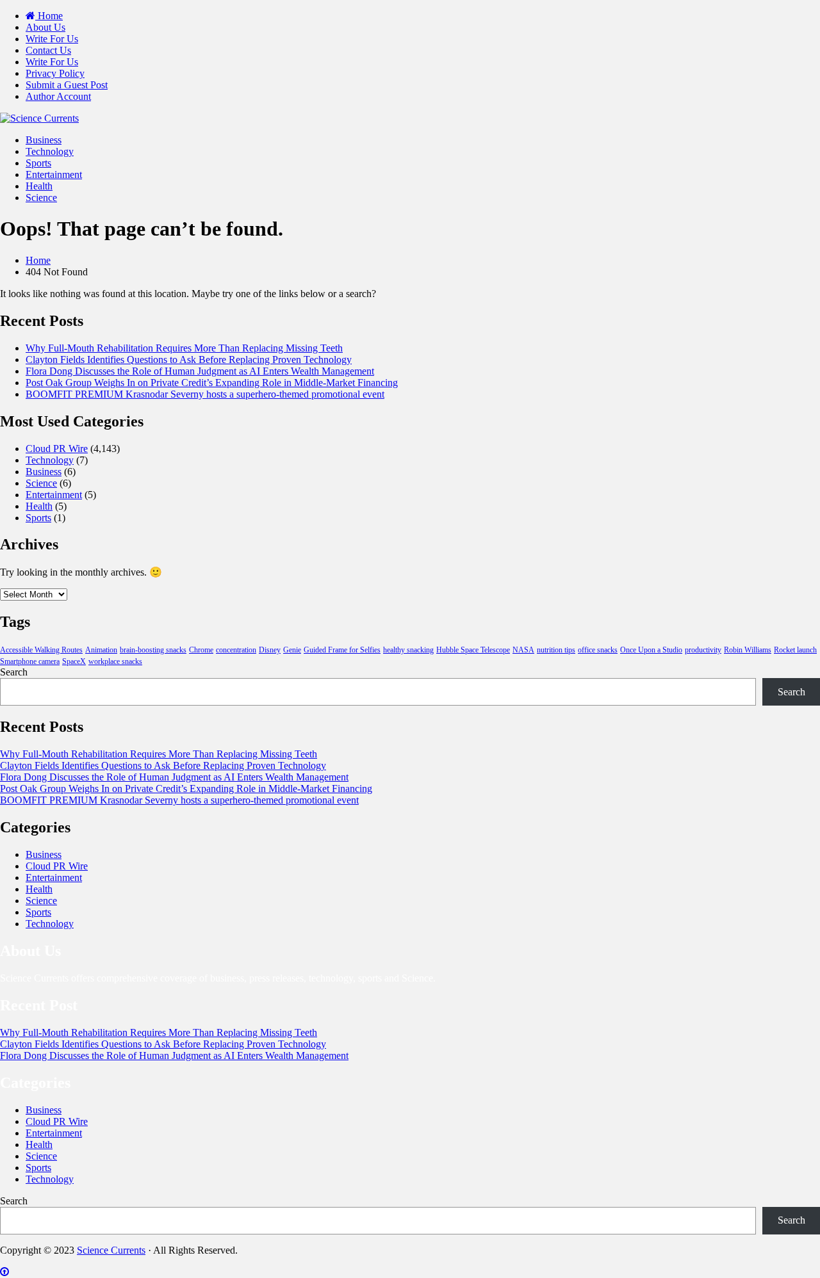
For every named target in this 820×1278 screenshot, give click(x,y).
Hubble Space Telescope (473, 649)
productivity (703, 649)
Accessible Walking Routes (41, 649)
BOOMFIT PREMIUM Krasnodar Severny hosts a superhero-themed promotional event (205, 394)
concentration (236, 649)
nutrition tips (556, 649)
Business (44, 139)
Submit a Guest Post (67, 84)
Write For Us (52, 38)
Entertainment (54, 174)
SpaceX (74, 661)
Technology (50, 151)
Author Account (58, 96)
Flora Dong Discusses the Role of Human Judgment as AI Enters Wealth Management (200, 371)
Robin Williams (747, 649)
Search (14, 672)
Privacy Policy (55, 73)
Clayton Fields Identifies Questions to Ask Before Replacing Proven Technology (189, 359)
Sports (38, 163)
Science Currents (111, 1250)
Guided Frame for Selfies (342, 649)
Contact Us (48, 50)
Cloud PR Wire (57, 448)
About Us (45, 27)
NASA (523, 649)
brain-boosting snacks (153, 649)
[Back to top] (4, 1271)
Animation (101, 649)
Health (39, 186)
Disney (270, 649)
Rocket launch (795, 649)
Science (41, 197)
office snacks (598, 649)
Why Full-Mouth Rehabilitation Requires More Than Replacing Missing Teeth (184, 348)
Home (49, 15)
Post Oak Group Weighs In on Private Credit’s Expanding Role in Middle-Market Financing (212, 382)
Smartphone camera (30, 661)
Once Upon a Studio (651, 649)
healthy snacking (408, 649)
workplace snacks (115, 661)
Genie (292, 649)
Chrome (201, 649)
